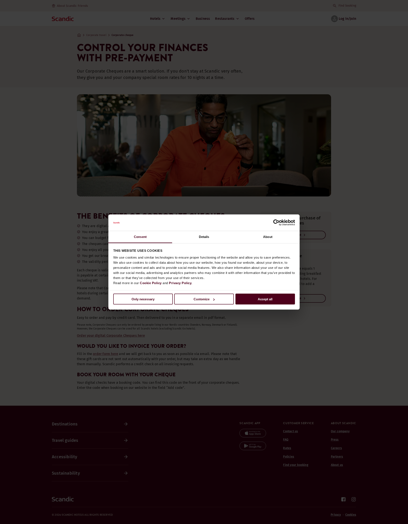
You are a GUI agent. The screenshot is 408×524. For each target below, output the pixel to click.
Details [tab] (204, 236)
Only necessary (143, 299)
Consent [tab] (140, 236)
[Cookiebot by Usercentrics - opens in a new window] (276, 222)
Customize (202, 299)
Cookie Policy (151, 283)
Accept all (265, 299)
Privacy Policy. (180, 283)
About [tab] (267, 236)
